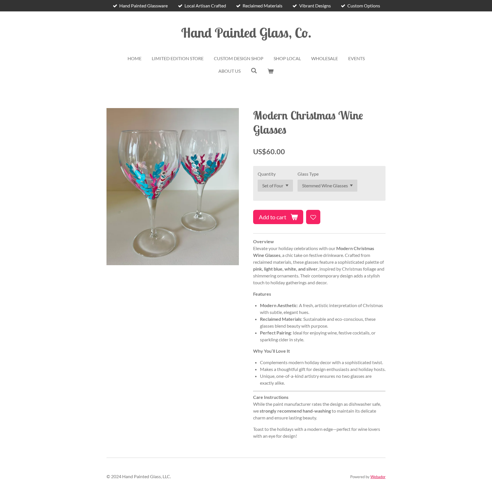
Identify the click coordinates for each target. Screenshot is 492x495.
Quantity (267, 174)
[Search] (254, 70)
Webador (378, 476)
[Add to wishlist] (313, 217)
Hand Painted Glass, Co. (246, 32)
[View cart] (270, 71)
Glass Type (308, 174)
